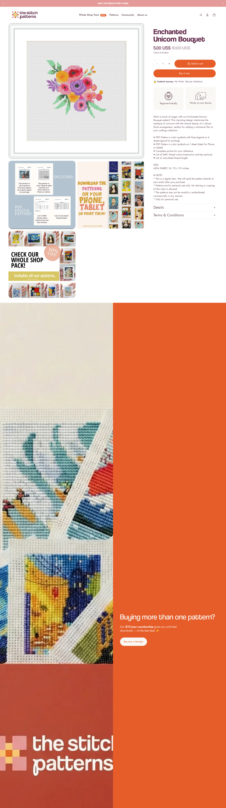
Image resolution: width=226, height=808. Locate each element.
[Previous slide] (3, 3)
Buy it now (184, 73)
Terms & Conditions (168, 215)
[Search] (201, 15)
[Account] (207, 15)
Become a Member (133, 641)
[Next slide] (222, 3)
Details (158, 207)
